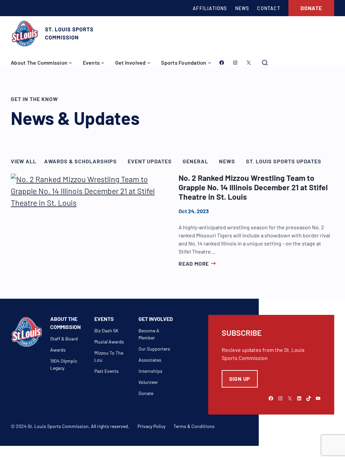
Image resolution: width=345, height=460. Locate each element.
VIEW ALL (23, 161)
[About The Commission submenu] (70, 62)
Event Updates (150, 161)
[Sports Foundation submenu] (209, 62)
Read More (194, 263)
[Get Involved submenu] (149, 62)
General (195, 161)
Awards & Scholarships (80, 161)
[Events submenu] (102, 62)
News (227, 161)
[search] (264, 62)
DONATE (311, 8)
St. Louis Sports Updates (283, 161)
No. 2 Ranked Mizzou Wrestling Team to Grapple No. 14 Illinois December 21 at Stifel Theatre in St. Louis (253, 187)
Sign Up (240, 378)
